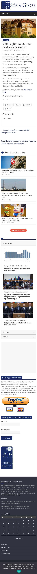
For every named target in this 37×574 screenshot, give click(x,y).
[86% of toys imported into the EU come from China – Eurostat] (13, 205)
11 (3, 527)
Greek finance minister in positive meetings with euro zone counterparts (18, 142)
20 (13, 530)
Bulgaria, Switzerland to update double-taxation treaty (18, 171)
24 (33, 530)
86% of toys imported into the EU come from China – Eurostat (17, 219)
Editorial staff (5, 547)
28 (18, 534)
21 (18, 530)
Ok (19, 571)
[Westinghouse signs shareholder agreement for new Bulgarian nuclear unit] (13, 180)
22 (23, 530)
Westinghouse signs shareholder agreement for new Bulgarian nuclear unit (17, 195)
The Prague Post (20, 50)
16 (28, 527)
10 (33, 523)
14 (18, 527)
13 (13, 527)
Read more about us (13, 495)
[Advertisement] (18, 357)
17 (33, 527)
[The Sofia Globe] (3, 14)
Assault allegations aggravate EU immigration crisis (15, 131)
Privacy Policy (5, 553)
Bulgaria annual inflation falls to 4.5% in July (17, 269)
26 (8, 534)
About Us (4, 544)
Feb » (20, 538)
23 (28, 530)
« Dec (16, 538)
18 (3, 530)
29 (23, 534)
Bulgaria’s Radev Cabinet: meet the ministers (17, 324)
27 (13, 534)
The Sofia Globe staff (21, 266)
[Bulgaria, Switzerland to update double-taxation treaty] (13, 157)
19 (8, 530)
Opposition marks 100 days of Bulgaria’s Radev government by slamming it (17, 296)
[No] (35, 568)
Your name (5, 430)
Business (6, 40)
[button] (18, 243)
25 (3, 534)
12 (8, 527)
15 (23, 527)
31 (33, 534)
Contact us (4, 550)
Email (4, 422)
